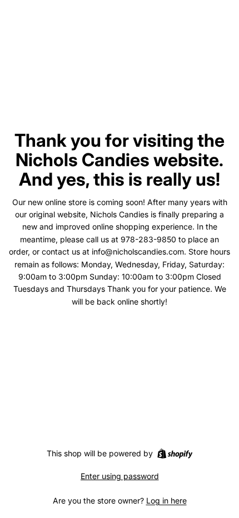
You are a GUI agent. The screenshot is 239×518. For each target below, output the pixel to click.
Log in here (166, 500)
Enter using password (120, 476)
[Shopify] (174, 454)
